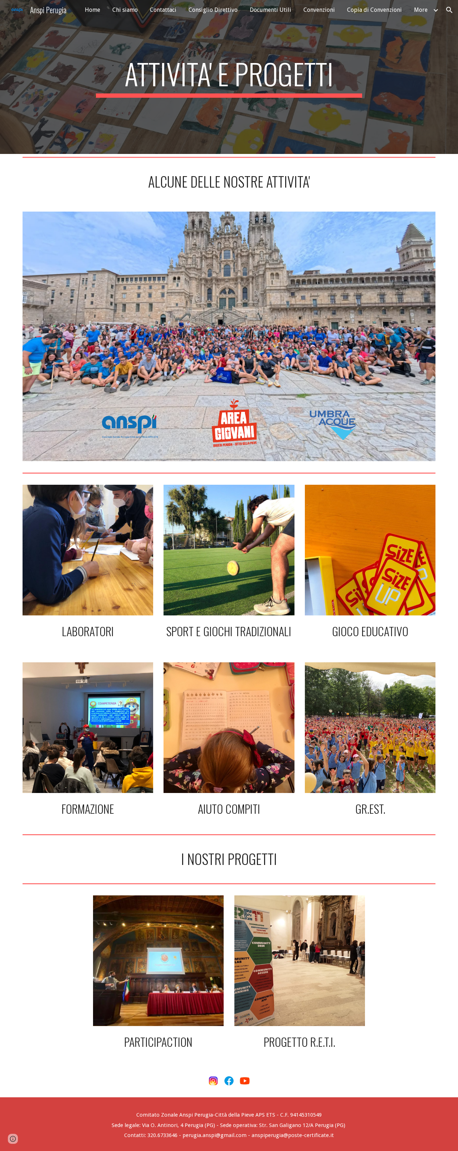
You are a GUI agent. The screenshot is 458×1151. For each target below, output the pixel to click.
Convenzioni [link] (319, 9)
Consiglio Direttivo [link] (213, 9)
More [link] (421, 9)
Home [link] (92, 9)
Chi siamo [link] (125, 9)
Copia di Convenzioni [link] (374, 9)
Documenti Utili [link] (270, 9)
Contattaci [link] (163, 9)
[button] (449, 10)
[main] (229, 77)
